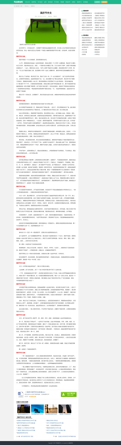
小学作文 (97, 54)
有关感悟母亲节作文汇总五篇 (99, 13)
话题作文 (33, 6)
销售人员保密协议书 (99, 40)
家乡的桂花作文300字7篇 (53, 433)
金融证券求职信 (86, 40)
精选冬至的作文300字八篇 (54, 428)
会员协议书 (85, 47)
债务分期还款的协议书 (99, 47)
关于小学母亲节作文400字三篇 (55, 423)
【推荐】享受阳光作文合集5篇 (99, 16)
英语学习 (79, 2)
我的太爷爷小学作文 (52, 420)
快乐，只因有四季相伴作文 (54, 425)
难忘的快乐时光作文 (22, 433)
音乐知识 (50, 2)
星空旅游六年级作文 (99, 23)
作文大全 (27, 2)
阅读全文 (50, 16)
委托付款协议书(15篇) (86, 45)
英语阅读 (97, 52)
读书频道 (85, 2)
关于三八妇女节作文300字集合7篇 (56, 430)
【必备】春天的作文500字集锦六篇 (67, 436)
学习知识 (40, 2)
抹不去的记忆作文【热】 (27, 436)
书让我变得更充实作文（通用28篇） (86, 16)
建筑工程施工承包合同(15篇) (99, 38)
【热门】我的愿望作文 (23, 425)
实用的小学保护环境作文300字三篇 (26, 420)
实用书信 (34, 2)
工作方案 (84, 52)
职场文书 (68, 2)
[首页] (18, 1)
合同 (45, 2)
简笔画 (62, 2)
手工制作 (56, 2)
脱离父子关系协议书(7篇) (86, 43)
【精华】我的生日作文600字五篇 (26, 430)
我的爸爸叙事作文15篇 (86, 13)
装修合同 (97, 49)
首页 (21, 6)
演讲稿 (84, 54)
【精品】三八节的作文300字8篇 (25, 428)
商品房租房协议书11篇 (86, 38)
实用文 (73, 2)
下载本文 (55, 16)
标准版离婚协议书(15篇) (99, 45)
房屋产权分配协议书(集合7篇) (99, 43)
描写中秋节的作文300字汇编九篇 (26, 423)
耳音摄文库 (58, 443)
